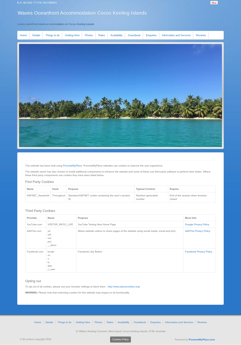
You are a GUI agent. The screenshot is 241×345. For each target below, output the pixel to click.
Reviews (201, 35)
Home (23, 35)
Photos (89, 35)
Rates (101, 35)
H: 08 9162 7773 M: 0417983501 (38, 2)
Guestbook (134, 35)
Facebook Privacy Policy (198, 251)
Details (36, 35)
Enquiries (151, 35)
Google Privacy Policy (197, 224)
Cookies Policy (120, 339)
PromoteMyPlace (72, 165)
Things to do (53, 35)
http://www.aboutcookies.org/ (124, 286)
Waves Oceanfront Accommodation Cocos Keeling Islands (82, 13)
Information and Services (176, 35)
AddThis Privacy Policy (197, 231)
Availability (116, 35)
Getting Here (72, 35)
